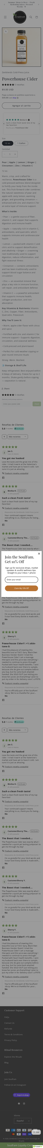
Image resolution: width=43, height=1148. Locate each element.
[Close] (39, 553)
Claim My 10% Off (21, 588)
